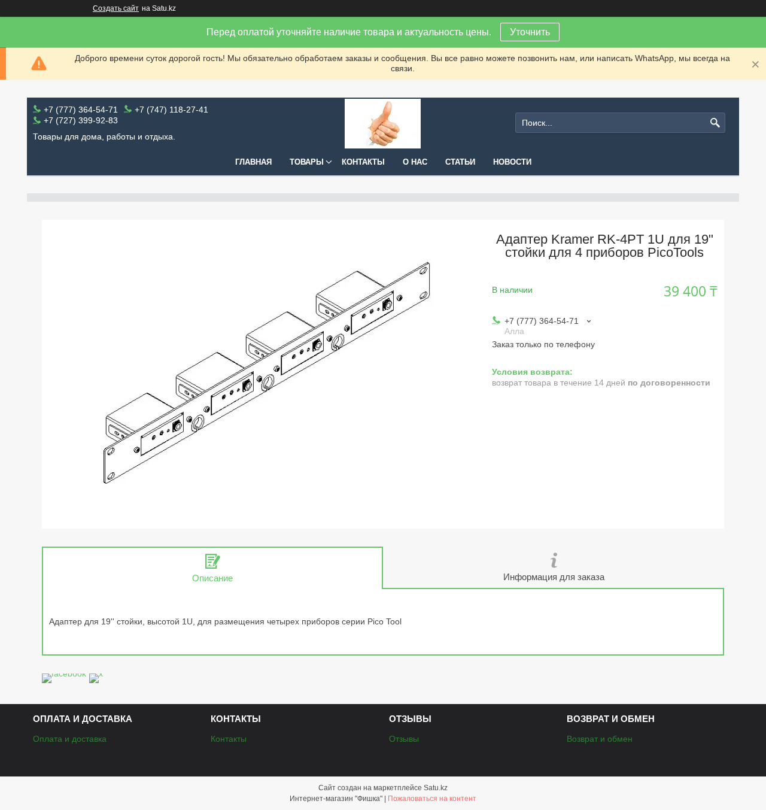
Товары (307, 161)
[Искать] (715, 123)
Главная (253, 161)
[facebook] (64, 673)
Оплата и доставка (70, 739)
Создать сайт (116, 8)
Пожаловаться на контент (432, 798)
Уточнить (530, 32)
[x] (96, 673)
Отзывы (404, 739)
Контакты (363, 161)
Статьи (460, 161)
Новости (512, 161)
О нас (415, 161)
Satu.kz (436, 788)
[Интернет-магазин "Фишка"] (383, 123)
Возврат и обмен (600, 739)
